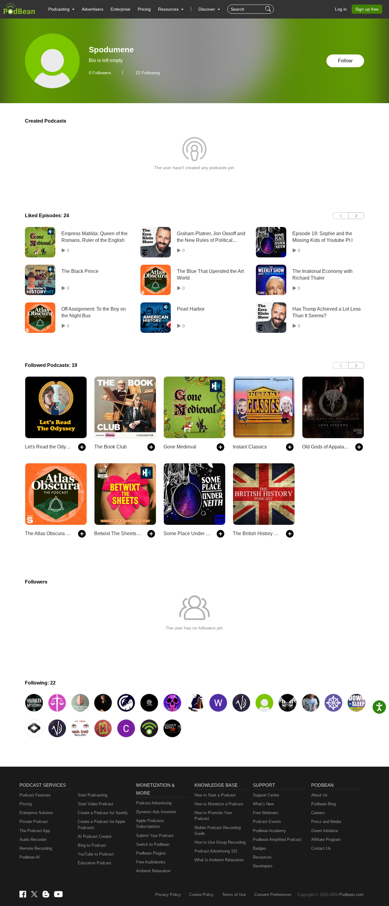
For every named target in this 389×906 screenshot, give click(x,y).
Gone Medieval (180, 446)
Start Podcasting (92, 795)
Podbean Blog (323, 804)
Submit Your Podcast (155, 835)
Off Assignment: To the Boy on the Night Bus (93, 312)
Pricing (144, 9)
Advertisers (92, 9)
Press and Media (326, 821)
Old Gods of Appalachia (325, 446)
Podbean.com (351, 894)
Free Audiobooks (151, 862)
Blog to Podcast (92, 845)
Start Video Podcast (95, 804)
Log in (341, 9)
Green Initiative (324, 830)
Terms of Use (234, 894)
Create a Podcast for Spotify (103, 812)
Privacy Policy (168, 894)
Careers (318, 812)
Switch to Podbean (152, 844)
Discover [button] (207, 9)
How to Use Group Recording (220, 842)
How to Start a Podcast (215, 795)
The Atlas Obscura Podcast (48, 533)
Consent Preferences (272, 894)
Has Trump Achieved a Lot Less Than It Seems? (326, 312)
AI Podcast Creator (95, 836)
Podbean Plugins (151, 853)
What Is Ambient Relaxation (218, 860)
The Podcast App (34, 830)
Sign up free (367, 9)
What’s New (263, 804)
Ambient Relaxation (153, 871)
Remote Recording (35, 848)
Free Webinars (265, 812)
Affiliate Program (326, 839)
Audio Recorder (32, 839)
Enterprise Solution (36, 812)
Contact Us (321, 848)
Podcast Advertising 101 (215, 851)
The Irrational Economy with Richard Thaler (322, 275)
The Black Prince (79, 271)
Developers (263, 866)
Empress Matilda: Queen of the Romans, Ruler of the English (94, 237)
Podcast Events (267, 821)
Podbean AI (29, 857)
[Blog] (46, 894)
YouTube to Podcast (96, 854)
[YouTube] (58, 894)
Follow (345, 60)
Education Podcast (94, 863)
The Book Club (110, 446)
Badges (259, 848)
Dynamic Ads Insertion (156, 812)
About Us (319, 795)
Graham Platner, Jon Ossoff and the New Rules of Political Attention (211, 237)
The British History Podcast (256, 533)
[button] (61, 9)
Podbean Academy (269, 830)
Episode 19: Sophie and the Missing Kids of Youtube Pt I (322, 237)
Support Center (266, 795)
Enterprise (120, 9)
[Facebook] (22, 894)
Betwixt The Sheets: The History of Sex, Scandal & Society (117, 533)
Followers (100, 73)
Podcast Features (35, 795)
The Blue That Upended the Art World (210, 275)
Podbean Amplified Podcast (277, 839)
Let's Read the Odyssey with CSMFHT (48, 446)
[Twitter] (34, 894)
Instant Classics (250, 446)
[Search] (269, 9)
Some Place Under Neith (187, 533)
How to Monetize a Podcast (218, 804)
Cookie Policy (201, 894)
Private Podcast (33, 821)
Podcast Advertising (153, 803)
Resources (262, 857)
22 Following (148, 73)
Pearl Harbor (191, 309)
